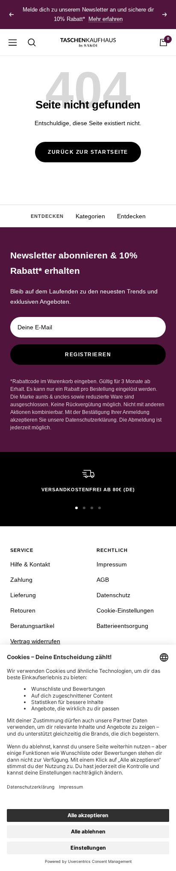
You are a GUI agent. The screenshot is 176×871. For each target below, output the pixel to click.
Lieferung (23, 595)
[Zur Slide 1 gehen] (76, 508)
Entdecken (131, 216)
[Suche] (32, 42)
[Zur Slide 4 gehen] (99, 508)
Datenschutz (113, 595)
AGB (103, 579)
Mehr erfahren (105, 19)
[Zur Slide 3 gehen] (92, 508)
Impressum (112, 564)
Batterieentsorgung (122, 625)
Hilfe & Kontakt (30, 564)
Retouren (22, 610)
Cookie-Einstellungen (125, 610)
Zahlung (21, 579)
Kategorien (90, 216)
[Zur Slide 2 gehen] (84, 508)
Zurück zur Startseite (88, 152)
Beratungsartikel (32, 625)
